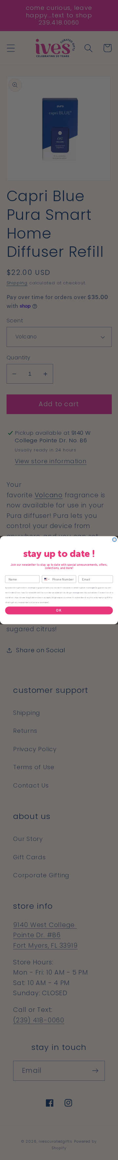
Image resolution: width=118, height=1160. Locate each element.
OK (59, 610)
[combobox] (46, 579)
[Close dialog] (114, 540)
